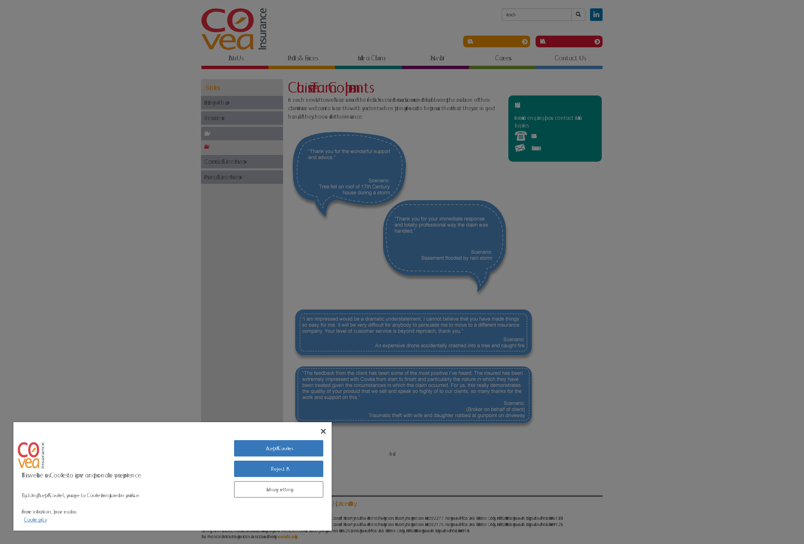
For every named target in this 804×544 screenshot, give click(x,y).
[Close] (323, 431)
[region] (172, 476)
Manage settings (278, 489)
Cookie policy (34, 519)
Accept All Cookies (278, 448)
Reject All (278, 469)
